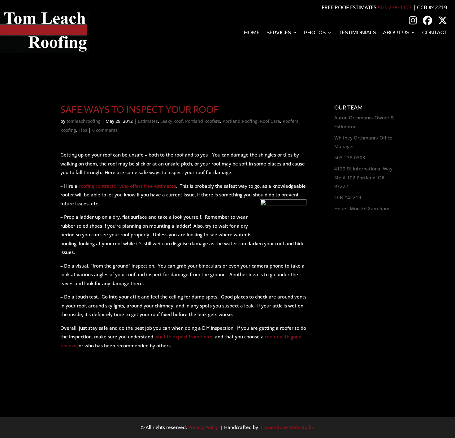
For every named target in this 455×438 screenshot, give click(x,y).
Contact (434, 32)
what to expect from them (183, 336)
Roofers (290, 121)
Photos (315, 32)
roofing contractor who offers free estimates (127, 186)
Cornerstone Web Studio (287, 427)
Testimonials (357, 32)
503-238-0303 (395, 7)
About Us (396, 32)
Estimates (148, 121)
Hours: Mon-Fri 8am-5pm (361, 208)
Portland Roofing (240, 121)
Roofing (68, 130)
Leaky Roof (171, 121)
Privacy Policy (203, 427)
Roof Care (270, 121)
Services (278, 32)
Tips (83, 130)
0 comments (105, 130)
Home (252, 32)
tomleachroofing (84, 121)
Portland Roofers (202, 121)
